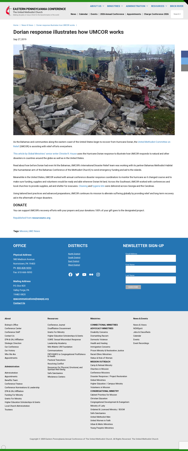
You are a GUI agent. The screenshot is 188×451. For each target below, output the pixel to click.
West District (74, 265)
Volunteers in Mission (100, 387)
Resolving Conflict (56, 364)
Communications (55, 350)
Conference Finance (14, 384)
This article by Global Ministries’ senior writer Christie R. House (45, 153)
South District (74, 257)
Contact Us (9, 336)
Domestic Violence (99, 339)
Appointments (11, 358)
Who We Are (10, 354)
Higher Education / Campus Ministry (106, 384)
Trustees (9, 409)
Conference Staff (12, 332)
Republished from (22, 217)
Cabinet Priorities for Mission (103, 395)
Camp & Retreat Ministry (101, 365)
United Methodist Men (100, 417)
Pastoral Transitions (56, 360)
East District (73, 261)
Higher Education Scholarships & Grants (22, 402)
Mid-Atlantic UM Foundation (60, 347)
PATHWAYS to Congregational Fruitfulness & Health (67, 355)
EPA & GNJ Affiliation (14, 339)
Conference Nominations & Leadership (22, 387)
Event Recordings (141, 343)
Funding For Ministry (14, 395)
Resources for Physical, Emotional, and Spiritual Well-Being (65, 368)
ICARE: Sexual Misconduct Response (64, 339)
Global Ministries (98, 380)
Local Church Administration (17, 406)
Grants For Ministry (13, 398)
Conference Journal (56, 325)
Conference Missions (100, 372)
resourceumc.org (41, 217)
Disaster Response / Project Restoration (108, 376)
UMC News (34, 231)
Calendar (137, 336)
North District (74, 254)
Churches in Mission (99, 369)
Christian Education (98, 398)
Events (136, 339)
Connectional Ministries (104, 325)
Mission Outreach (100, 361)
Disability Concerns (99, 332)
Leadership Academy (57, 343)
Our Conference (12, 347)
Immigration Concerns (100, 347)
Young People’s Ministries (102, 428)
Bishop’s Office (11, 325)
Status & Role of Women (101, 358)
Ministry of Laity (97, 406)
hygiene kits (98, 186)
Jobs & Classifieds (141, 332)
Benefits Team (11, 380)
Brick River (176, 6)
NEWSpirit (137, 328)
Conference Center (13, 328)
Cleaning (83, 186)
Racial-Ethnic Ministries (101, 354)
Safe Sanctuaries (55, 373)
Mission (24, 231)
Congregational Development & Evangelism (109, 402)
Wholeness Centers (56, 377)
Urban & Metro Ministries (101, 424)
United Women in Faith (100, 420)
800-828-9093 (24, 268)
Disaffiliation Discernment (59, 328)
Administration (11, 373)
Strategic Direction (13, 343)
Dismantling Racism (99, 336)
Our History (10, 350)
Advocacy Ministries (101, 328)
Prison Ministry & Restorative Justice (107, 350)
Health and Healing (98, 343)
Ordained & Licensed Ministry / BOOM (107, 409)
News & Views (140, 325)
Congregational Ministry (104, 391)
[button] (185, 2)
